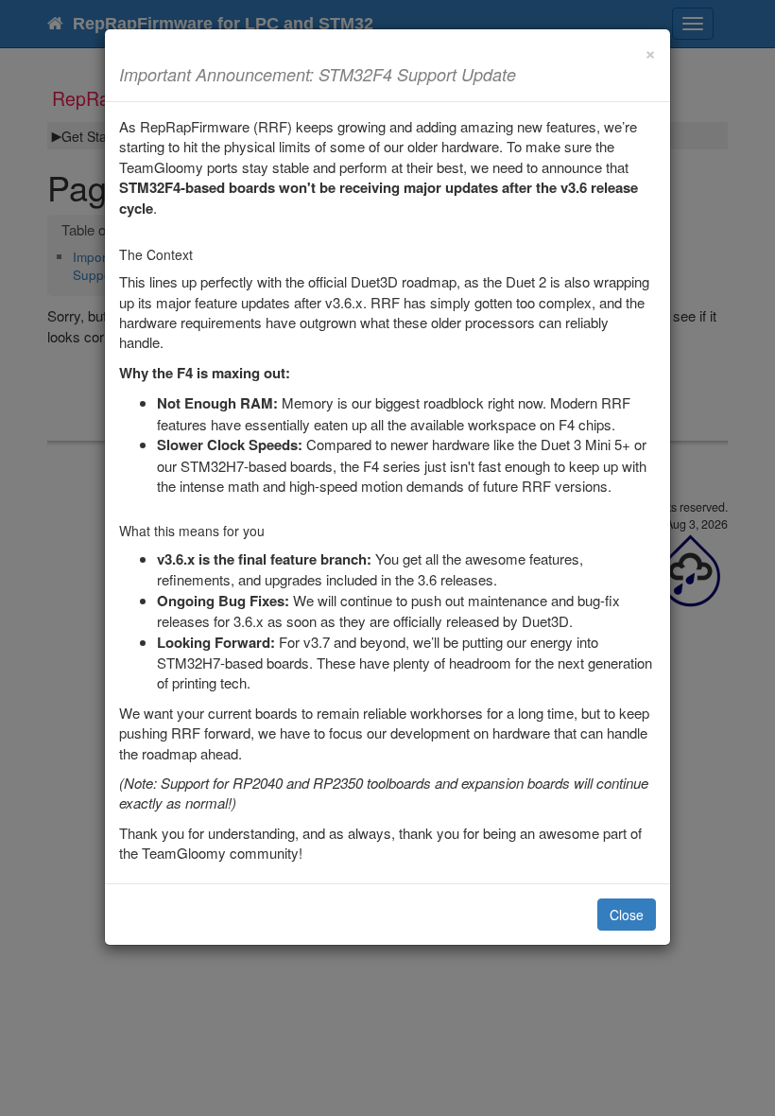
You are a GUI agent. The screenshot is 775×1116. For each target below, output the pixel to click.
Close (627, 914)
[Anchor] (524, 73)
